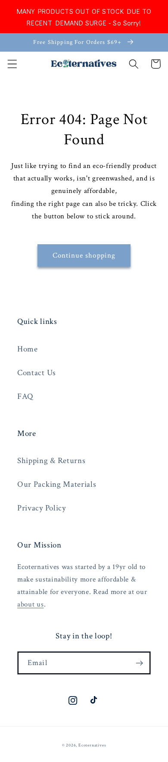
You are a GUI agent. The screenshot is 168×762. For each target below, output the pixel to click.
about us (30, 604)
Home (27, 349)
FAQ (25, 396)
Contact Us (36, 372)
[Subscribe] (139, 663)
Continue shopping (84, 255)
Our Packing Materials (56, 484)
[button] (12, 64)
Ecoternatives (92, 745)
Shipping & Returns (51, 460)
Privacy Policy (41, 508)
